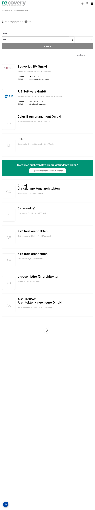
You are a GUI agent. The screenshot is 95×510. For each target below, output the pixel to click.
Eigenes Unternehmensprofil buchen (47, 171)
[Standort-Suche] (71, 39)
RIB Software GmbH (32, 91)
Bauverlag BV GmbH (32, 66)
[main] (47, 182)
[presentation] (82, 4)
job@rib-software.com (37, 104)
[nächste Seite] (47, 330)
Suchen (48, 46)
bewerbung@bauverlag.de (39, 79)
